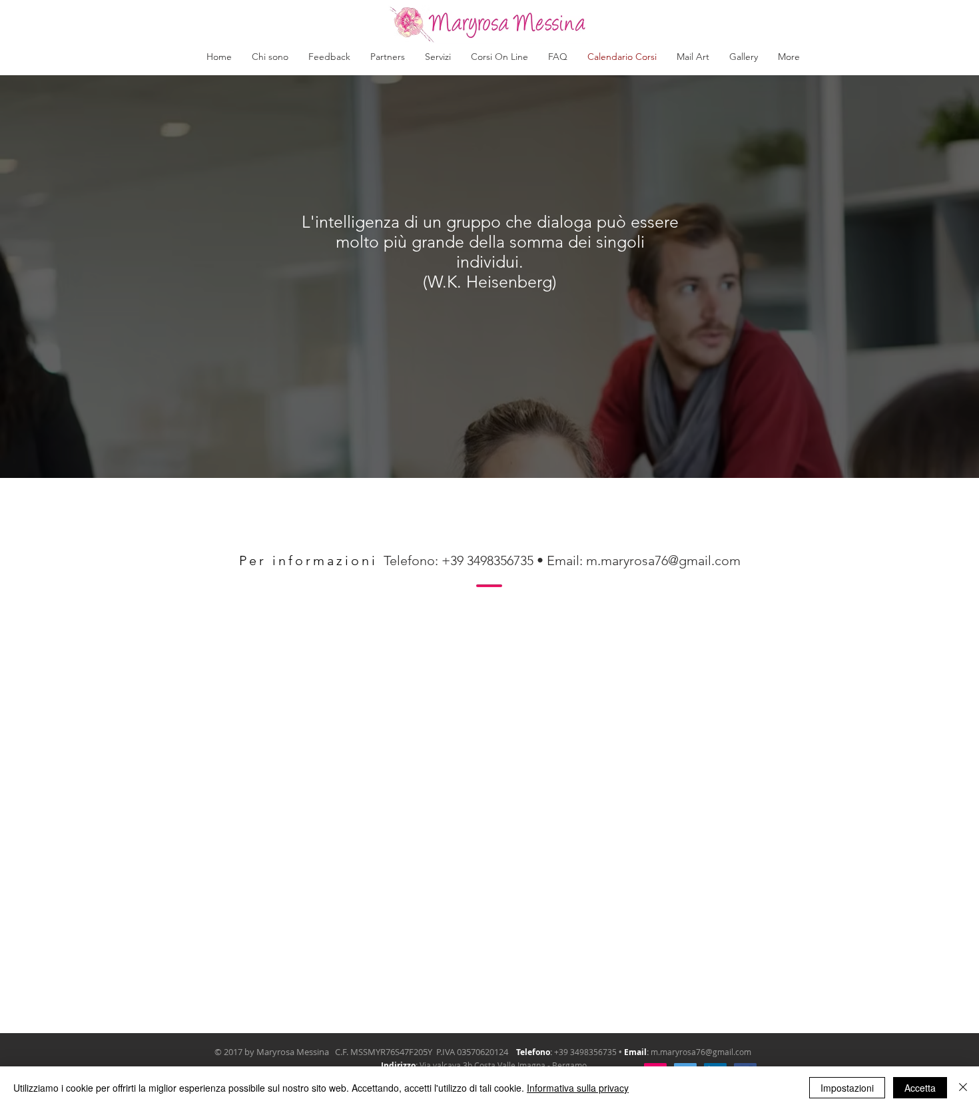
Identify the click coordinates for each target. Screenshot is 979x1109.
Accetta (920, 1087)
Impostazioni (847, 1087)
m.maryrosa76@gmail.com (663, 560)
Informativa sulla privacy (578, 1087)
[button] (438, 56)
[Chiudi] (963, 1087)
